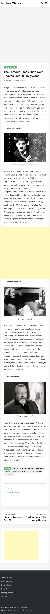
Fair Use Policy (7, 581)
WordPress (16, 610)
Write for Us (6, 596)
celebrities (40, 468)
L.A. (6, 475)
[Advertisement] (25, 33)
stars (11, 475)
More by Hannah (13, 492)
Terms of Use (6, 578)
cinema (7, 471)
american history (27, 468)
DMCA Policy (6, 585)
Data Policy (6, 589)
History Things (11, 3)
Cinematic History (10, 67)
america (15, 468)
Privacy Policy (7, 592)
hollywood (37, 471)
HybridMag (28, 610)
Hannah (9, 80)
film (29, 471)
